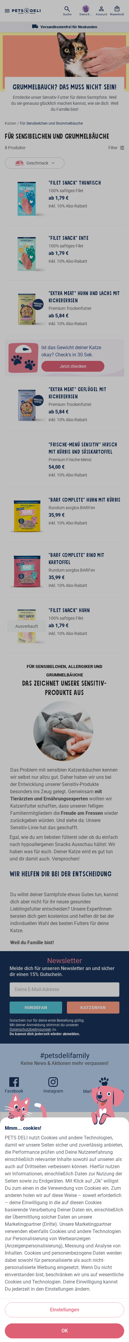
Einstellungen (64, 1310)
